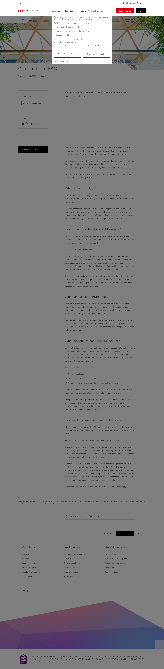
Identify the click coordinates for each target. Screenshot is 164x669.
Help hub (21, 3)
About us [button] (56, 11)
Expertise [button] (69, 11)
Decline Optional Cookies (96, 54)
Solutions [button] (82, 11)
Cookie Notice (97, 46)
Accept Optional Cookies (67, 54)
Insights (94, 11)
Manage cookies (60, 61)
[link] (125, 10)
